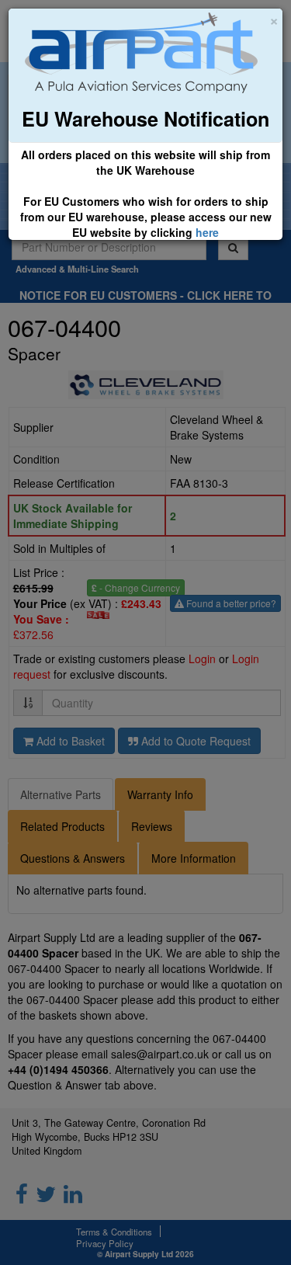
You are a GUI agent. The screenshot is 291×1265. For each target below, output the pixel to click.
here (207, 232)
